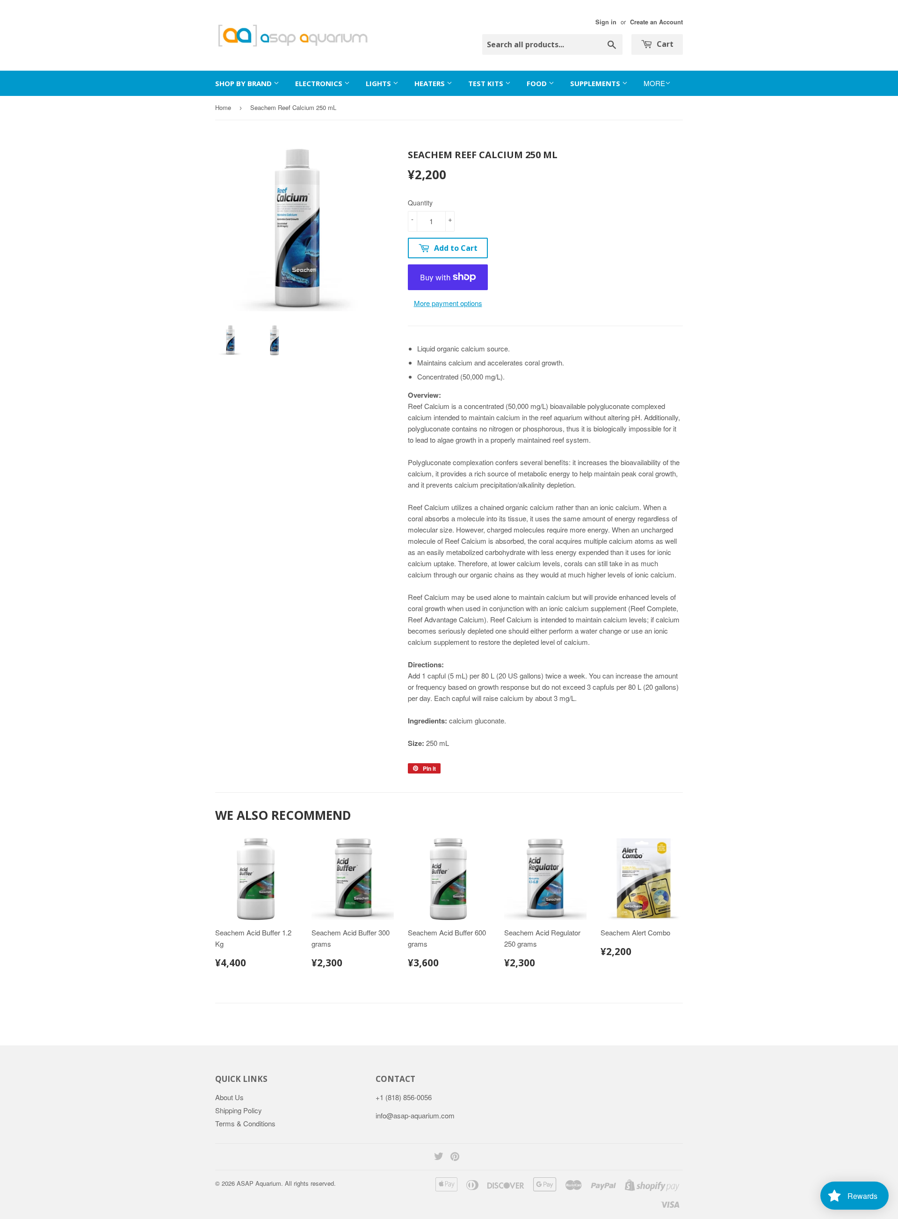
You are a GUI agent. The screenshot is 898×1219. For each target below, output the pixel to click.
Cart (664, 44)
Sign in (605, 22)
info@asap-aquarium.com (415, 1115)
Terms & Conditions (245, 1123)
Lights (379, 83)
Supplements (596, 83)
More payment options (448, 303)
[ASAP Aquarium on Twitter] (438, 1157)
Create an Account (656, 22)
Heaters (430, 83)
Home (223, 107)
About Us (229, 1097)
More (654, 83)
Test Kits (486, 83)
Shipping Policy (238, 1110)
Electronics (319, 83)
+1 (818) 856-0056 (404, 1097)
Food (538, 83)
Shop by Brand (244, 83)
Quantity (420, 202)
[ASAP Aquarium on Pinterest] (455, 1157)
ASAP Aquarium (259, 1183)
